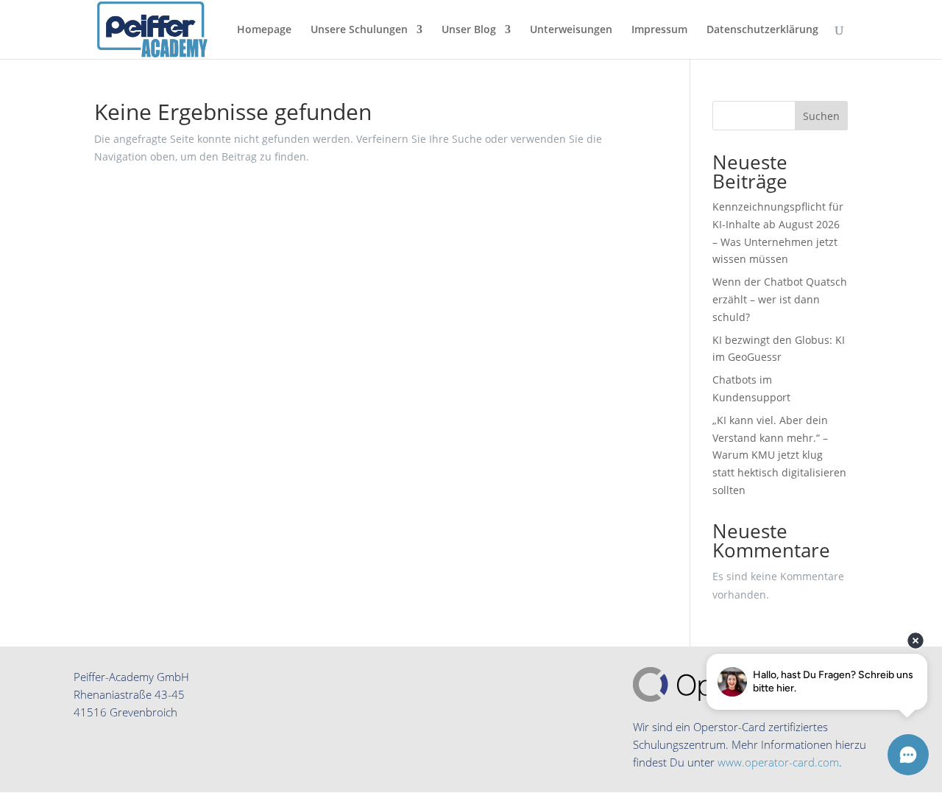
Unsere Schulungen (359, 30)
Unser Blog (469, 30)
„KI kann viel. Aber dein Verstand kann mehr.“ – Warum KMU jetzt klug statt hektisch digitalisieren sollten (779, 455)
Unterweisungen (571, 30)
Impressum (659, 30)
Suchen (821, 116)
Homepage (264, 30)
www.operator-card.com (778, 762)
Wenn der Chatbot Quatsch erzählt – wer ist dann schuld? (779, 299)
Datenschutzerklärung (762, 30)
